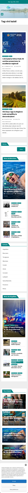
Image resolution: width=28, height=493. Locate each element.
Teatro (13, 213)
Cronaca (12, 325)
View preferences (14, 489)
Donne (10, 397)
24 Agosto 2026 (9, 193)
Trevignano (6, 257)
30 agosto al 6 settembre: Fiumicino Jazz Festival (13, 418)
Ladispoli (5, 277)
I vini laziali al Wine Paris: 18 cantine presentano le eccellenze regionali (13, 61)
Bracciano (6, 187)
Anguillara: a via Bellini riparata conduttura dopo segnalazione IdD (16, 345)
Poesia (13, 351)
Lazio (11, 56)
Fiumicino (5, 284)
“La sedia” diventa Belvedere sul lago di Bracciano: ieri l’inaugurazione (16, 368)
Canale (5, 265)
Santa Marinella (7, 280)
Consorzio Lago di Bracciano (16, 362)
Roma (4, 288)
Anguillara (5, 249)
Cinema (5, 397)
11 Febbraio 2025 (8, 66)
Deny (14, 485)
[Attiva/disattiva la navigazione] (25, 14)
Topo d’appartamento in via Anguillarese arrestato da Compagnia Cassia (13, 330)
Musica (10, 414)
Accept (14, 481)
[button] (26, 465)
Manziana (5, 261)
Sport (15, 187)
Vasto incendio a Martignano (16, 375)
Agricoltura (5, 56)
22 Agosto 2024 (8, 119)
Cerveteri (5, 273)
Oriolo (4, 269)
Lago (11, 187)
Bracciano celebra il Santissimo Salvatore (16, 237)
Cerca (4, 144)
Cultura (19, 211)
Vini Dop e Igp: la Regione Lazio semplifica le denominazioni (12, 114)
